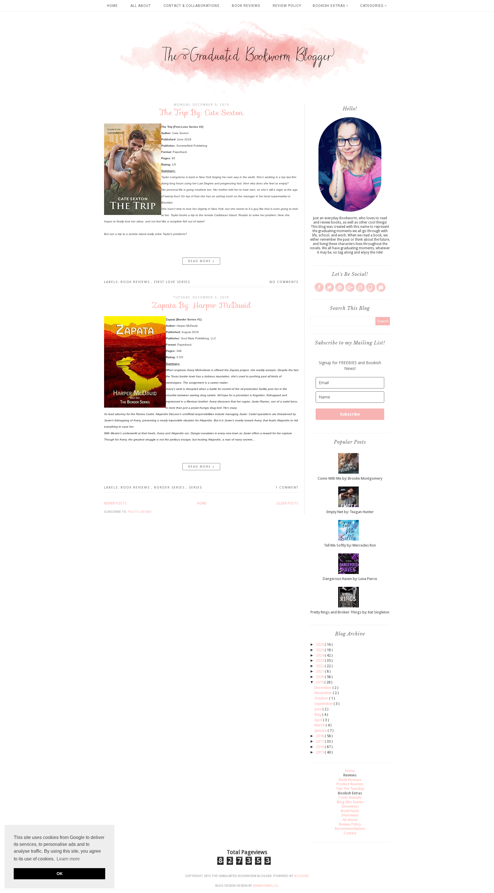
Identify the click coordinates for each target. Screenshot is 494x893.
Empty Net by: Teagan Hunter (350, 512)
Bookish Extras (329, 6)
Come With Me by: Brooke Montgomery (350, 478)
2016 (320, 747)
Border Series (170, 487)
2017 (320, 741)
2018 (320, 736)
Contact (350, 833)
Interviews (349, 815)
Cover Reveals (349, 797)
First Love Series (172, 282)
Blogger (301, 876)
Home (112, 6)
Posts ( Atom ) (140, 512)
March (320, 725)
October (321, 698)
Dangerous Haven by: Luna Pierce (350, 579)
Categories (372, 6)
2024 (320, 655)
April (318, 720)
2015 (320, 752)
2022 (320, 666)
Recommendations (350, 828)
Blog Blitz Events (350, 802)
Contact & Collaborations (191, 6)
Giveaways (350, 806)
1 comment (287, 487)
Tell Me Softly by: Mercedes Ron (350, 545)
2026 (320, 644)
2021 (320, 671)
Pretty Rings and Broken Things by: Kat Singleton (349, 612)
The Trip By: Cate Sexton (201, 112)
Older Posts (287, 503)
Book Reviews (246, 6)
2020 (320, 677)
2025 (320, 650)
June (318, 709)
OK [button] (60, 873)
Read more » (201, 261)
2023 (320, 660)
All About (140, 6)
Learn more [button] (68, 858)
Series (195, 487)
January (321, 730)
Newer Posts (115, 503)
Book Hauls (350, 811)
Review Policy (287, 6)
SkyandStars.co (265, 886)
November (323, 693)
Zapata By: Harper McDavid (201, 305)
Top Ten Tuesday (350, 788)
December (323, 687)
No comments (284, 282)
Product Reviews (349, 784)
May (318, 714)
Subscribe (350, 414)
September (324, 703)
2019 (320, 682)
